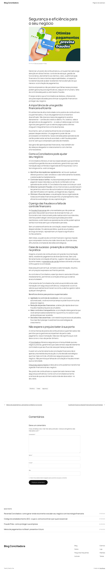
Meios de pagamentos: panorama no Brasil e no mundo (24, 405)
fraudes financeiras (38, 210)
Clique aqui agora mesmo (39, 365)
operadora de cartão (51, 261)
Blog (45, 63)
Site (30, 470)
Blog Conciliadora (11, 3)
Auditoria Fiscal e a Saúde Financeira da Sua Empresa (85, 405)
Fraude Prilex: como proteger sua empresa (21, 524)
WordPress (102, 568)
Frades (38, 388)
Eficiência (32, 388)
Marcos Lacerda (38, 63)
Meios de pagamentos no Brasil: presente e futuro (24, 529)
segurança (45, 388)
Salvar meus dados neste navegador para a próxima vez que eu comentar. (48, 478)
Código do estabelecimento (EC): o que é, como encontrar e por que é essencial (35, 519)
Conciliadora (35, 342)
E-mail (31, 462)
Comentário (32, 434)
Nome (30, 455)
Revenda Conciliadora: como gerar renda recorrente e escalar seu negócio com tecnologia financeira (44, 514)
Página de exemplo (99, 3)
